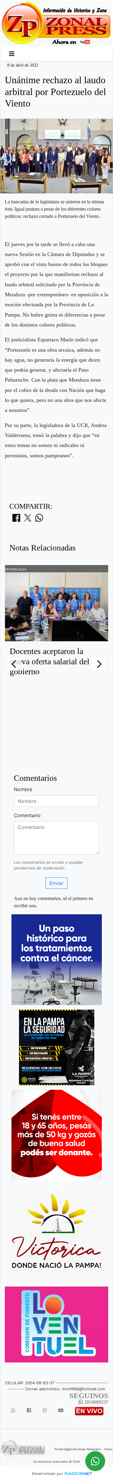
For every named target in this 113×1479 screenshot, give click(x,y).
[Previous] (14, 664)
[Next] (98, 664)
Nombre (23, 789)
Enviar (56, 883)
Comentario (27, 815)
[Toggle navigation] (11, 53)
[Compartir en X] (27, 520)
